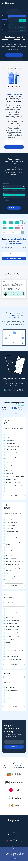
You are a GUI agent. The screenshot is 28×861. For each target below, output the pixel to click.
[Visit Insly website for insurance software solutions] (14, 807)
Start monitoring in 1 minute (14, 55)
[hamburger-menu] (2, 3)
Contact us (14, 677)
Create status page (14, 207)
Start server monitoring (14, 146)
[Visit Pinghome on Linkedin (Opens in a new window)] (9, 834)
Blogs (21, 846)
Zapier (13, 578)
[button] (16, 293)
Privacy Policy (14, 846)
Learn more (16, 855)
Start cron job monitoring (14, 258)
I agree (14, 858)
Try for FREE (14, 495)
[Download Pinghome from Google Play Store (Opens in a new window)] (8, 390)
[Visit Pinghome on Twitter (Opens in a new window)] (19, 834)
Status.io (8, 580)
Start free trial (14, 746)
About (6, 846)
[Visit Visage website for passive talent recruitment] (14, 799)
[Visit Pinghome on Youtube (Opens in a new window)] (14, 834)
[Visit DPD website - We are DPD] (14, 791)
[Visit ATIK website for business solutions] (14, 776)
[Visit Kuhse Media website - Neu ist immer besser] (14, 784)
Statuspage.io (19, 578)
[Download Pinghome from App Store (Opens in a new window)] (20, 390)
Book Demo (14, 706)
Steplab (19, 294)
